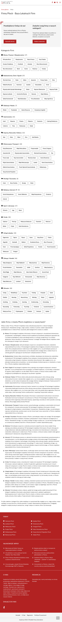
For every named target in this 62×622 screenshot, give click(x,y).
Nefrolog (34, 297)
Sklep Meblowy (44, 94)
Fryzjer (12, 226)
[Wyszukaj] (57, 2)
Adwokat (30, 64)
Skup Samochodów (18, 157)
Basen (20, 210)
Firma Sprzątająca (14, 246)
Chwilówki (20, 64)
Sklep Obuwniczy (41, 276)
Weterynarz (6, 251)
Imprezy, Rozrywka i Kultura (12, 133)
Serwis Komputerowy (8, 194)
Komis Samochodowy (47, 162)
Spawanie (33, 80)
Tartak (16, 80)
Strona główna (4, 9)
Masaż (42, 297)
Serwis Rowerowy (44, 157)
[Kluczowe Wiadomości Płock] (7, 2)
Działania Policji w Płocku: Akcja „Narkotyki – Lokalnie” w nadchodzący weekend (45, 559)
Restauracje (22, 126)
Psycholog (26, 306)
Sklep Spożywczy (48, 267)
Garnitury (37, 267)
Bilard (18, 137)
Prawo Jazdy (6, 157)
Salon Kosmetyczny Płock (40, 529)
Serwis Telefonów (22, 194)
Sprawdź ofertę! (10, 41)
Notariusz (34, 68)
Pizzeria (21, 121)
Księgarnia (5, 276)
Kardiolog (5, 302)
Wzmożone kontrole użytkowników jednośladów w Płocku (44, 554)
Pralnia (49, 237)
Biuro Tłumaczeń (48, 242)
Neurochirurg (24, 297)
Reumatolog (6, 306)
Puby (13, 126)
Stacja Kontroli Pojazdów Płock (42, 532)
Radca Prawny (30, 59)
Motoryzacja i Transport (11, 144)
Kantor (26, 68)
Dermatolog (46, 302)
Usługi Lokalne (8, 233)
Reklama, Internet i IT (10, 190)
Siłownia (5, 210)
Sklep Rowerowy (45, 262)
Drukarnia (48, 194)
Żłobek (4, 110)
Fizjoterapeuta (19, 311)
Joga (13, 210)
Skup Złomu (40, 237)
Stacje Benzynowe (7, 148)
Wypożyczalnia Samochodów (22, 153)
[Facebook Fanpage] (52, 2)
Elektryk (24, 242)
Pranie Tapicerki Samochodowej (27, 167)
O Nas (23, 615)
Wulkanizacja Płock (10, 532)
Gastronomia (7, 117)
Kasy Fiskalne (42, 59)
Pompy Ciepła (43, 80)
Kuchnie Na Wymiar (22, 94)
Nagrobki (5, 242)
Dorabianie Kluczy (34, 242)
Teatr (4, 137)
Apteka (47, 311)
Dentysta (38, 311)
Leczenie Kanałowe (48, 306)
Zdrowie (6, 288)
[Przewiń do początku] (58, 618)
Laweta (35, 162)
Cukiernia (5, 126)
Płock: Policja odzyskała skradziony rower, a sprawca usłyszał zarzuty (17, 558)
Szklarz (24, 80)
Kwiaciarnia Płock (38, 524)
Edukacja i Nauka (9, 105)
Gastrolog (24, 302)
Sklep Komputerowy (36, 194)
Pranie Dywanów (51, 246)
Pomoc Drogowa (47, 148)
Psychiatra (24, 292)
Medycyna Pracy (7, 311)
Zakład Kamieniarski (8, 98)
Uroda (5, 217)
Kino (26, 137)
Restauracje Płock (10, 534)
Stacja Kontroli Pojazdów (9, 171)
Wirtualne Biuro (7, 59)
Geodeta (28, 84)
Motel (31, 183)
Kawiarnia (39, 121)
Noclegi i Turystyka (9, 178)
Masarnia (12, 121)
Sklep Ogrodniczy (48, 98)
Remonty (34, 94)
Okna (53, 80)
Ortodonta (36, 306)
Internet (5, 199)
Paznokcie (38, 221)
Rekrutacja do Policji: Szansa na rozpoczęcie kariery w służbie (14, 549)
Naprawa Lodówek (7, 94)
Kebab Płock (36, 534)
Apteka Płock (37, 521)
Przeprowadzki (34, 148)
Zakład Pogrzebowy (29, 246)
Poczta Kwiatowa (7, 267)
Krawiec (40, 246)
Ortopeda (42, 292)
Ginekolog (14, 302)
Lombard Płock (9, 524)
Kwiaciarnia (28, 281)
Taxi (52, 153)
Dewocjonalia (28, 276)
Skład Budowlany (22, 98)
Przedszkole (14, 110)
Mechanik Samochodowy (40, 153)
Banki (18, 68)
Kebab (31, 126)
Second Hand (45, 272)
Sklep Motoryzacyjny (24, 162)
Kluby (11, 137)
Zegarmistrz (6, 237)
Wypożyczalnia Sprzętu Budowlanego (12, 89)
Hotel (4, 183)
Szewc (31, 237)
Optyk (51, 292)
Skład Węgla (6, 272)
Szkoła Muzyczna (25, 110)
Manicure (48, 221)
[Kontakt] (54, 2)
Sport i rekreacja (8, 206)
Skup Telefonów (17, 276)
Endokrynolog (34, 302)
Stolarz (27, 89)
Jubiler (28, 267)
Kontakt (34, 581)
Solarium (5, 221)
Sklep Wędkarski (20, 262)
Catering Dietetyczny (52, 121)
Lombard (18, 281)
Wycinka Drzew (7, 80)
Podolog (34, 292)
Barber (4, 226)
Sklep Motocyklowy (21, 148)
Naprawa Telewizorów (39, 89)
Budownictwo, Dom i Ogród (12, 75)
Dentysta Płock (9, 521)
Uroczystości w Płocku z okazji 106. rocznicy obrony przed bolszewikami (44, 565)
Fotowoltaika (38, 84)
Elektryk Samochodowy (9, 167)
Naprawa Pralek (53, 89)
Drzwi (47, 84)
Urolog (4, 292)
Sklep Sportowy (33, 262)
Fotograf (15, 251)
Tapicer (15, 237)
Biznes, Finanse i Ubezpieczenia (13, 55)
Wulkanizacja (43, 167)
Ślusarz (23, 237)
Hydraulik (14, 242)
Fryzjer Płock (9, 529)
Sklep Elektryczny (7, 281)
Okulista (5, 297)
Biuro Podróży (13, 183)
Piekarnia (30, 121)
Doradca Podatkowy (8, 64)
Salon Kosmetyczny (23, 226)
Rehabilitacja (14, 292)
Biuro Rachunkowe (7, 68)
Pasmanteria (19, 267)
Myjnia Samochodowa (8, 162)
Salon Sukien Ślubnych (31, 272)
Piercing (14, 221)
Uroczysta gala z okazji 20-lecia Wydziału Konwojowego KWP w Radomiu (17, 565)
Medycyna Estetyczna (26, 221)
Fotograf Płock (37, 526)
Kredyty (44, 68)
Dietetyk (30, 311)
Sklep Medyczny (18, 272)
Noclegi (24, 183)
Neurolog (14, 297)
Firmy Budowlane (35, 98)
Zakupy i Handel (8, 258)
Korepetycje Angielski (40, 110)
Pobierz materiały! (39, 41)
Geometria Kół (6, 153)
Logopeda (51, 297)
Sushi (4, 121)
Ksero (4, 246)
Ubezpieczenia (19, 59)
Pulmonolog (16, 306)
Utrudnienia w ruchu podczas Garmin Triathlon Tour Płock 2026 (16, 554)
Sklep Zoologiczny (7, 262)
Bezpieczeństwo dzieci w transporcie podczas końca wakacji (44, 549)
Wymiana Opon (32, 157)
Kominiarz (19, 84)
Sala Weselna (35, 137)
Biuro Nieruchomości (42, 64)
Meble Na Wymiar (7, 84)
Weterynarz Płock (10, 526)
